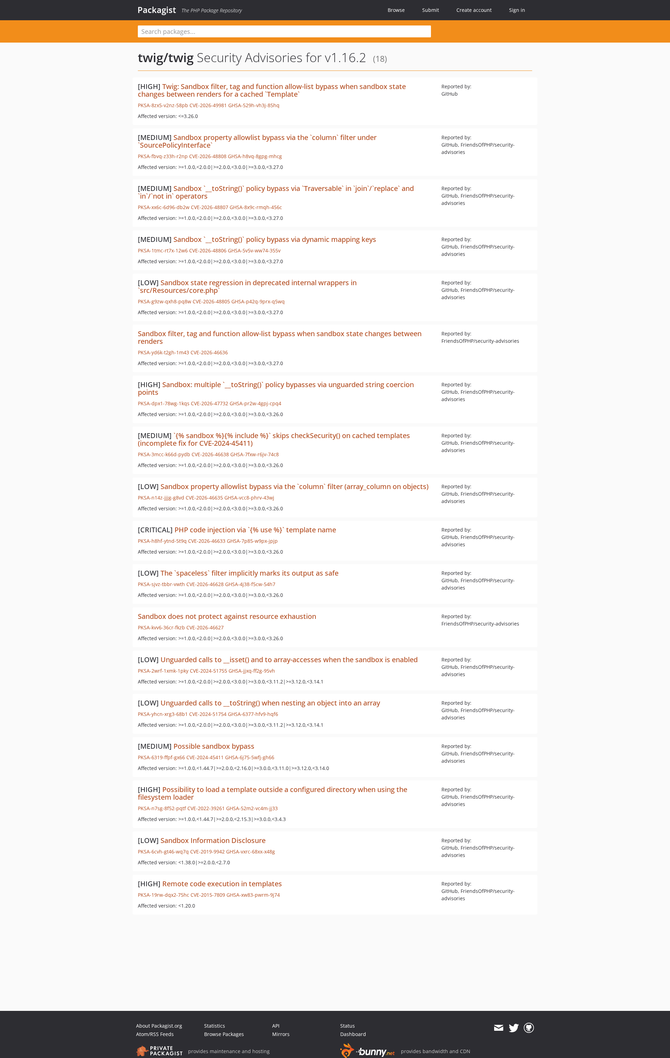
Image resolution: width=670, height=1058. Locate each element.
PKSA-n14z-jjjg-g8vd (161, 497)
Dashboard (353, 1034)
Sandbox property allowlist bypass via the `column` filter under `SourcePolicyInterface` (257, 141)
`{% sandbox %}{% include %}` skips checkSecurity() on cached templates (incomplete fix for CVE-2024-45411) (274, 439)
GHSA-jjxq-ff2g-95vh (252, 670)
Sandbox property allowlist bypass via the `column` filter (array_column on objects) (295, 486)
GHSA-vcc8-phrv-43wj (249, 497)
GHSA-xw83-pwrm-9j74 (253, 894)
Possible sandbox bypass (213, 746)
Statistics (214, 1025)
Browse (396, 10)
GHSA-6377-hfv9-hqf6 (253, 714)
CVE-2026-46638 (210, 454)
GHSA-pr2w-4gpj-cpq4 (255, 403)
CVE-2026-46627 (205, 627)
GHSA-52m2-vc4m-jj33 (252, 808)
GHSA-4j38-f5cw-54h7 (250, 584)
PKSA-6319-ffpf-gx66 (161, 757)
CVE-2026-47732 (209, 403)
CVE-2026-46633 (206, 541)
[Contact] (498, 1028)
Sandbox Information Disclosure (213, 840)
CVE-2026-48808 (207, 156)
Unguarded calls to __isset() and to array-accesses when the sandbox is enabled (289, 659)
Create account (474, 10)
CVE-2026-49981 (208, 105)
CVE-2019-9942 (207, 851)
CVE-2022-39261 (206, 808)
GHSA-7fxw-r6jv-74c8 (254, 454)
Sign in (517, 10)
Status (347, 1025)
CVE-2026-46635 (204, 497)
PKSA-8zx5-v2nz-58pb (163, 105)
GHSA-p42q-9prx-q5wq (258, 301)
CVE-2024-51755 (208, 670)
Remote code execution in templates (222, 883)
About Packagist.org (159, 1025)
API (276, 1025)
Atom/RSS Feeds (155, 1034)
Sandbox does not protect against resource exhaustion (227, 616)
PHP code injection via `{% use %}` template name (255, 529)
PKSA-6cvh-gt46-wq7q (163, 851)
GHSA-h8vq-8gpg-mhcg (255, 156)
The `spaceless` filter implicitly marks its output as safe (249, 573)
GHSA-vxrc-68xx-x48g (250, 851)
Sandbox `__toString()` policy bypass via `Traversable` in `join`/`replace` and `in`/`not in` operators (276, 192)
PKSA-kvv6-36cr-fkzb (161, 627)
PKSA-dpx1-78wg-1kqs (163, 403)
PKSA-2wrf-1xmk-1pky (163, 670)
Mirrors (281, 1034)
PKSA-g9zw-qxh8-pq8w (164, 301)
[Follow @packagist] (514, 1028)
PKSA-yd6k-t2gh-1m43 (163, 352)
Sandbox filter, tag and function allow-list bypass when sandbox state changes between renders (280, 337)
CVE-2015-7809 (208, 894)
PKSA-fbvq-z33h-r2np (163, 156)
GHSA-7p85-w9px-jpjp (252, 541)
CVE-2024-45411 (205, 757)
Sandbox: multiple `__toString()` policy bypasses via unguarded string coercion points (276, 388)
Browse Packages (224, 1034)
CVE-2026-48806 (207, 250)
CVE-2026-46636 (209, 352)
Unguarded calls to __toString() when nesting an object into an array (270, 703)
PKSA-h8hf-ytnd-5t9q (162, 541)
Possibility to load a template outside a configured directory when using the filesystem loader (272, 793)
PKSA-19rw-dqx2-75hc (163, 894)
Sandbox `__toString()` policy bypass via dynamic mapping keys (274, 239)
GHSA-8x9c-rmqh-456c (256, 207)
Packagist (156, 9)
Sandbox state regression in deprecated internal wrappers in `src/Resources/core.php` (247, 286)
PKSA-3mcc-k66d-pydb (164, 454)
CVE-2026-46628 (205, 584)
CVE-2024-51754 (207, 714)
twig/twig (166, 57)
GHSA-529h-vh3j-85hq (254, 105)
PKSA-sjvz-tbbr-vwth (161, 584)
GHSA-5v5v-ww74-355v (254, 250)
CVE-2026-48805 (211, 301)
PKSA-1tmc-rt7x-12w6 (163, 250)
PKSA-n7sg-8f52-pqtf (162, 808)
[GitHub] (529, 1028)
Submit (430, 10)
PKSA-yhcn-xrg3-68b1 (163, 714)
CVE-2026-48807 (209, 207)
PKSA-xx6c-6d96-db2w (163, 207)
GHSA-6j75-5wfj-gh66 (249, 757)
